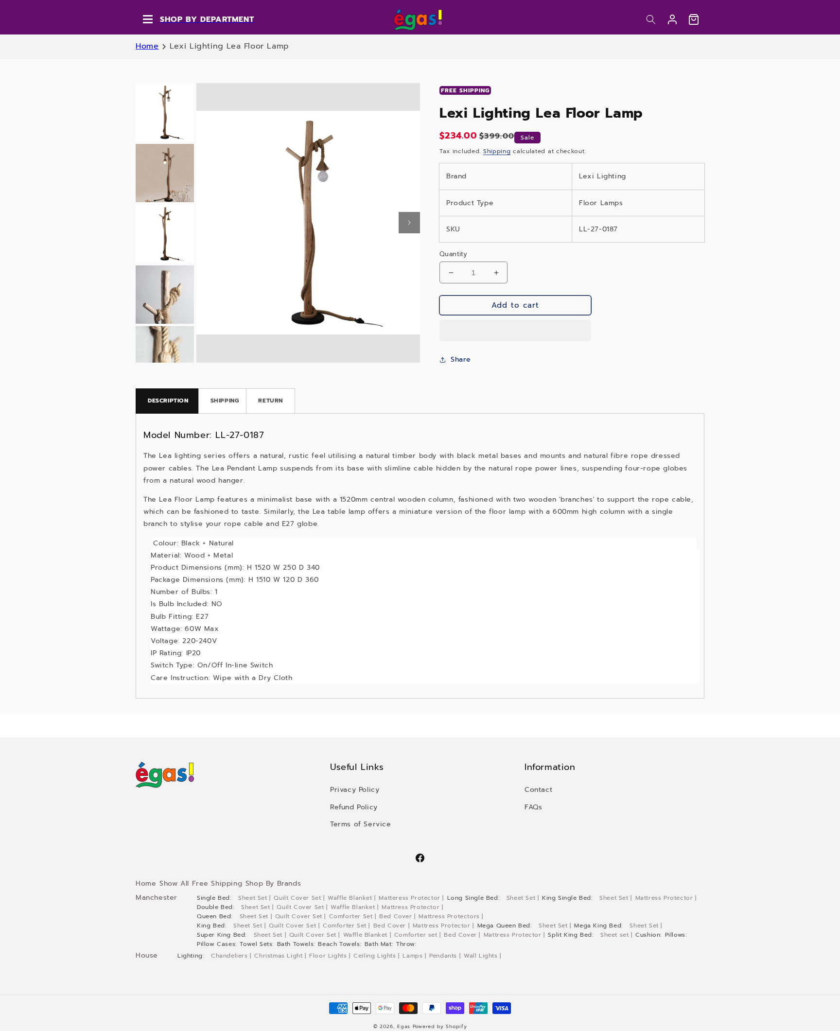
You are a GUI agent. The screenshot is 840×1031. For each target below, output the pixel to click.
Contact (538, 790)
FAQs (533, 807)
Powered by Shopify (440, 1026)
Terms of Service (360, 824)
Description (168, 400)
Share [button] (461, 359)
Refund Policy (354, 807)
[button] (651, 19)
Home (147, 46)
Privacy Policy (354, 790)
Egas (403, 1026)
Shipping (497, 151)
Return (270, 400)
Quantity (453, 254)
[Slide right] (409, 222)
